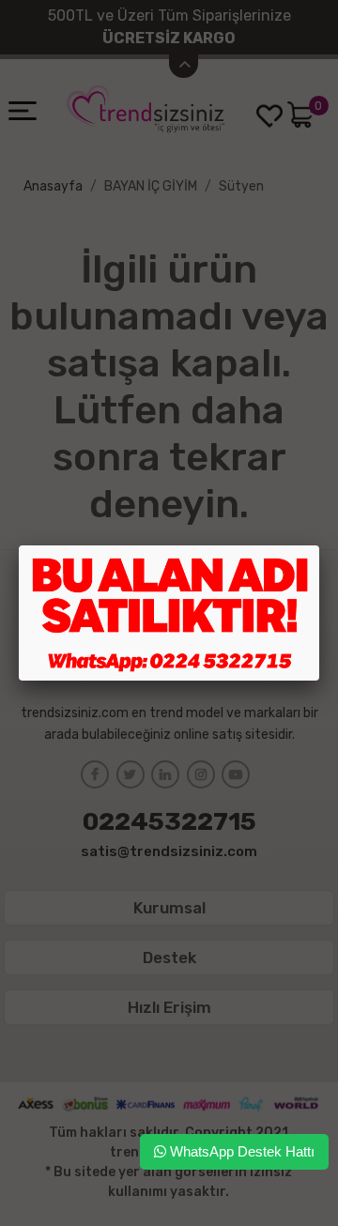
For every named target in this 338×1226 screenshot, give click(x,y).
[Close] (319, 545)
